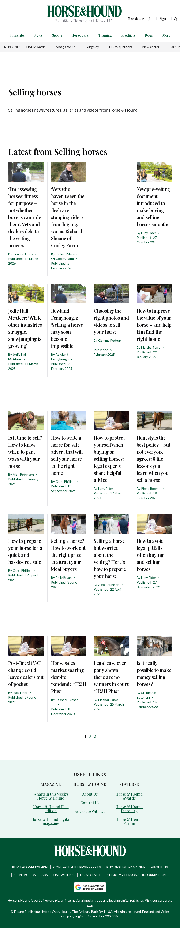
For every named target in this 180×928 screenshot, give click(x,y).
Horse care (80, 35)
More (166, 35)
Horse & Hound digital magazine (50, 821)
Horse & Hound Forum (129, 821)
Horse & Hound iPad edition (51, 808)
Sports (57, 35)
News (38, 35)
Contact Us (89, 802)
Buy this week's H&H (30, 867)
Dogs (149, 35)
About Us (90, 794)
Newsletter (150, 47)
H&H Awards (35, 47)
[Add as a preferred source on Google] (90, 887)
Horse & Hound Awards (129, 796)
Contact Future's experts (77, 867)
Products (128, 35)
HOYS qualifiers (120, 47)
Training (105, 35)
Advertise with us (58, 875)
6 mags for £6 (65, 47)
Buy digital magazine (125, 867)
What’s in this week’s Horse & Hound (50, 796)
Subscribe (17, 35)
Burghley (92, 47)
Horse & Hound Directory (129, 808)
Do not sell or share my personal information (123, 875)
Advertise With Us (90, 811)
